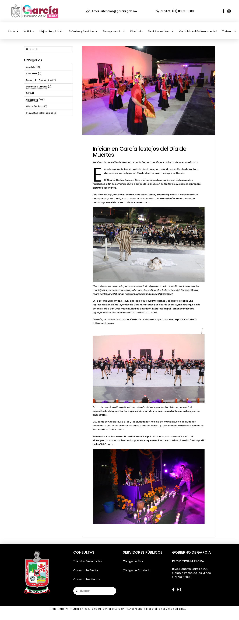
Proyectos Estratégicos (39, 113)
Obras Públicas (35, 106)
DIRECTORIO (153, 609)
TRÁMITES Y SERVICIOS (83, 609)
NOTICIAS (63, 609)
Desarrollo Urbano (36, 86)
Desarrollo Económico (39, 80)
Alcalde (30, 67)
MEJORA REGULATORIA (111, 609)
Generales (32, 99)
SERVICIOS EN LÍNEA (173, 609)
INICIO (53, 609)
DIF (28, 93)
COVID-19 (31, 73)
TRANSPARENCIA (135, 609)
